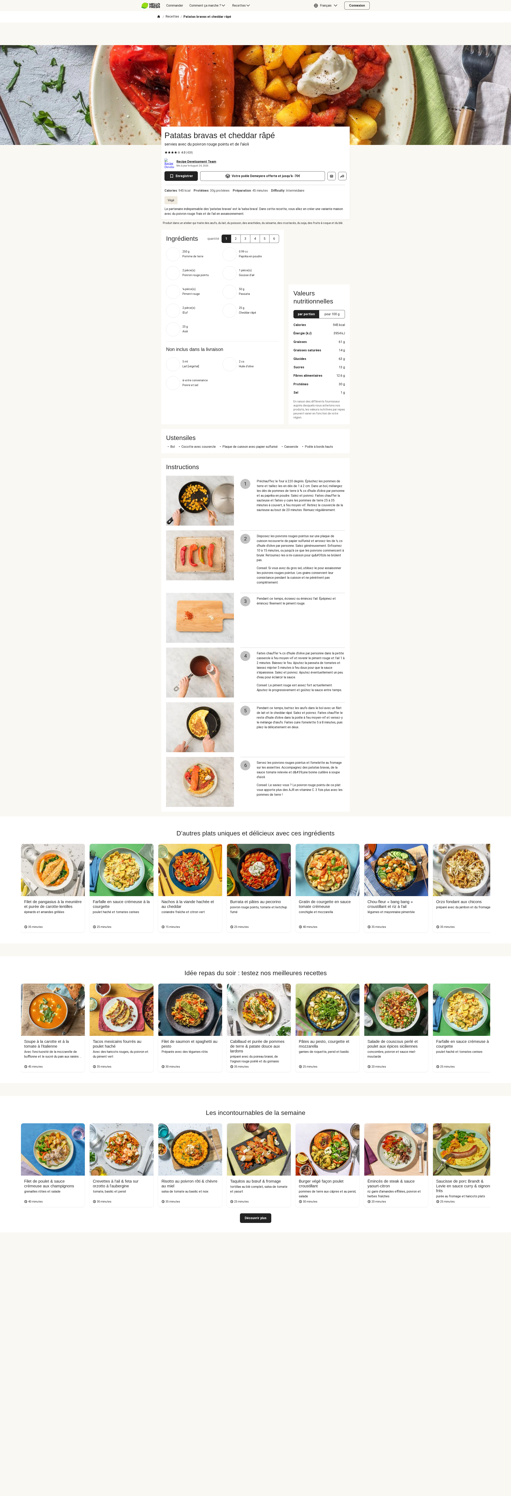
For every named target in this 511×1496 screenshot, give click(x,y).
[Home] (158, 17)
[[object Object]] (331, 176)
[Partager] (342, 176)
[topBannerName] (255, 34)
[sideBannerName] (319, 255)
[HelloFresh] (150, 6)
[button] (326, 5)
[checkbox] (166, 152)
